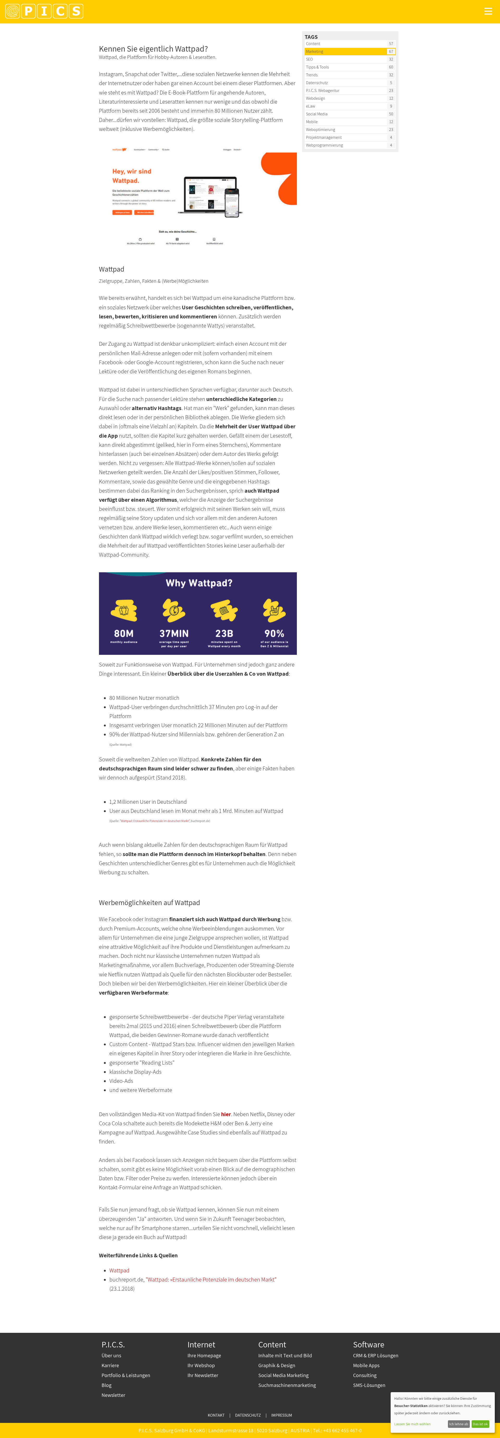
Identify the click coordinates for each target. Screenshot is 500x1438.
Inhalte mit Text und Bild (285, 1355)
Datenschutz (317, 82)
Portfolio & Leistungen (126, 1375)
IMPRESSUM (281, 1415)
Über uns (111, 1355)
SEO (309, 59)
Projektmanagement (324, 137)
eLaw (310, 106)
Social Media (317, 114)
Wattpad (119, 1270)
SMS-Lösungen (369, 1385)
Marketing (314, 51)
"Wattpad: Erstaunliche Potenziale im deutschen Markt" (155, 821)
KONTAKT (216, 1415)
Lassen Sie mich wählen (412, 1424)
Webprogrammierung (324, 145)
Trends (312, 75)
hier (226, 1114)
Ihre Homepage (204, 1355)
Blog (106, 1385)
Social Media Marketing (283, 1375)
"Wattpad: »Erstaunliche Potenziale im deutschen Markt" (211, 1279)
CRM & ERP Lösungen (375, 1355)
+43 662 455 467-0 (342, 1430)
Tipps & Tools (317, 67)
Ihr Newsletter (203, 1375)
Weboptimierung (320, 129)
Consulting (365, 1375)
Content (313, 43)
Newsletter (113, 1395)
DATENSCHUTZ (248, 1415)
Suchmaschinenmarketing (287, 1385)
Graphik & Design (276, 1365)
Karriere (110, 1365)
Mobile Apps (366, 1365)
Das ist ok (480, 1424)
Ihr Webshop (201, 1365)
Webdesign (315, 98)
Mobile (312, 121)
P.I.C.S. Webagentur (322, 90)
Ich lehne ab (458, 1424)
